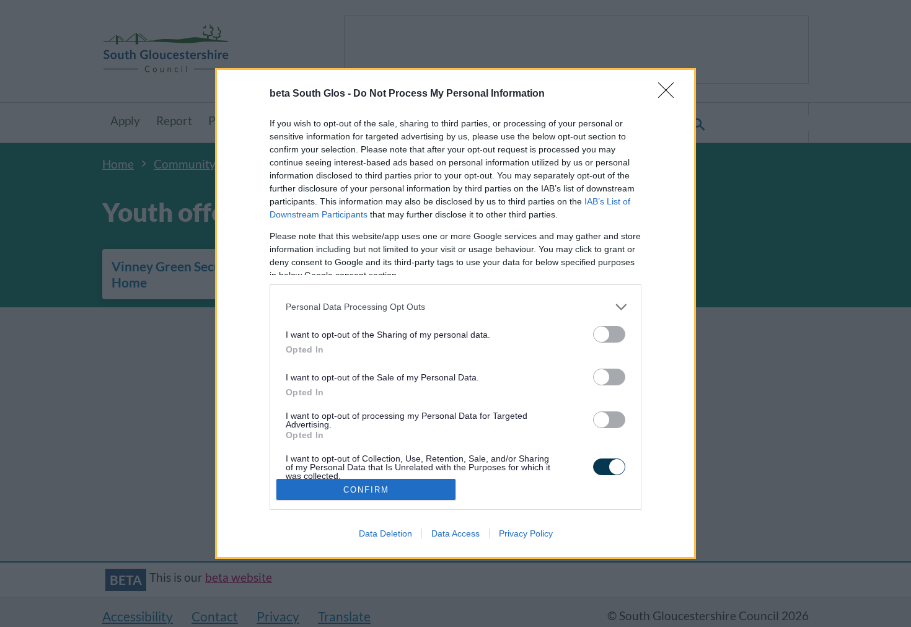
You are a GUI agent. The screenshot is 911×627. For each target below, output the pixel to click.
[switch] (609, 334)
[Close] (670, 94)
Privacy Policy (526, 533)
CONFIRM (366, 489)
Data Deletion (385, 533)
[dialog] (455, 314)
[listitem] (455, 307)
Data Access (455, 533)
